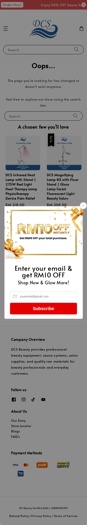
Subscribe (43, 308)
